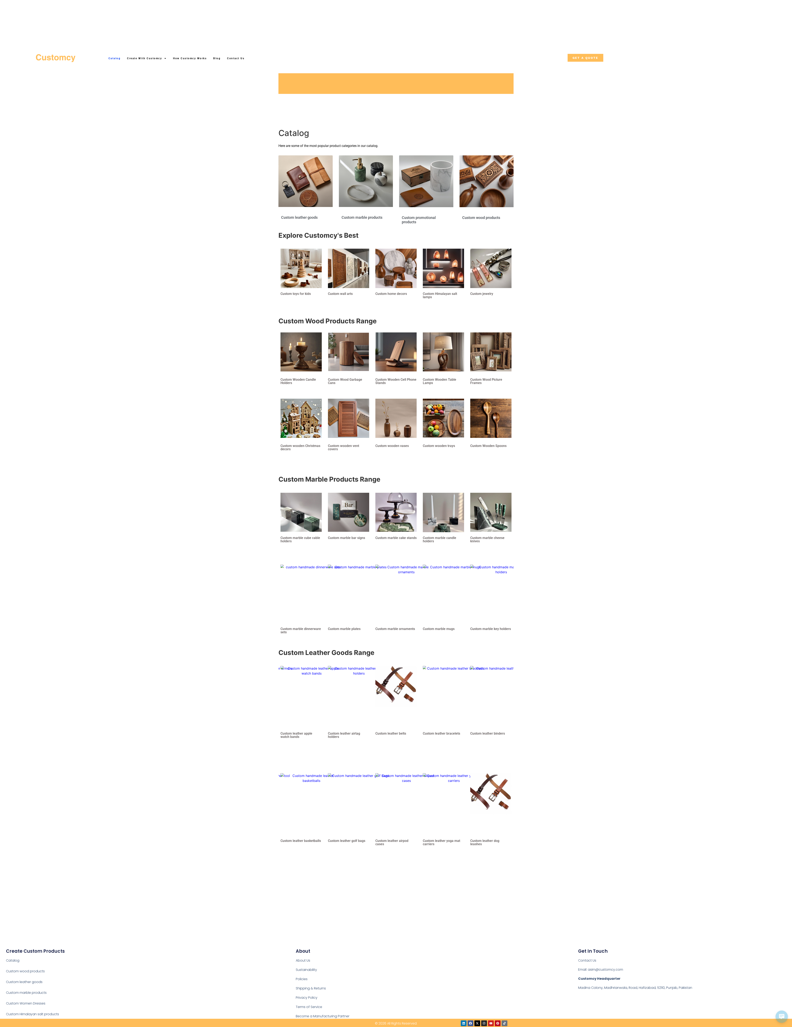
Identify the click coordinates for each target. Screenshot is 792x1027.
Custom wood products (481, 217)
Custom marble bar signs (346, 538)
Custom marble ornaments (395, 629)
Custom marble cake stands (396, 538)
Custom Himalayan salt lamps (440, 295)
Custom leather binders (487, 733)
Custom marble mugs (439, 629)
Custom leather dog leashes (484, 842)
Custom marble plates (344, 629)
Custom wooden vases (392, 446)
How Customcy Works (190, 58)
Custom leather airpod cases (391, 842)
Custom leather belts (390, 733)
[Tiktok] (504, 1023)
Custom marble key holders (490, 629)
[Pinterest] (498, 1023)
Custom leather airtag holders (344, 735)
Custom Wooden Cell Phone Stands (395, 381)
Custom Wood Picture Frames (486, 381)
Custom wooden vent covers (343, 447)
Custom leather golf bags (346, 841)
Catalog (114, 58)
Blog (216, 58)
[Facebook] (470, 1023)
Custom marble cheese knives (487, 539)
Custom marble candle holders (439, 539)
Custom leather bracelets (441, 733)
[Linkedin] (464, 1023)
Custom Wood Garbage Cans (345, 381)
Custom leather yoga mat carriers (441, 842)
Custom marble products (362, 217)
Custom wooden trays (439, 446)
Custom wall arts (340, 294)
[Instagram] (484, 1023)
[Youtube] (491, 1023)
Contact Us (235, 58)
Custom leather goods (299, 217)
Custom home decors (391, 294)
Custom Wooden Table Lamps (439, 381)
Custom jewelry (481, 294)
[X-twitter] (477, 1023)
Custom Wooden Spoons (488, 446)
